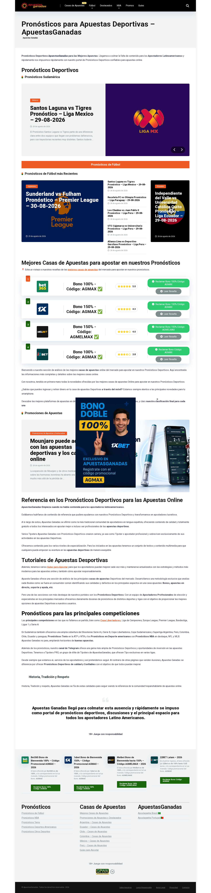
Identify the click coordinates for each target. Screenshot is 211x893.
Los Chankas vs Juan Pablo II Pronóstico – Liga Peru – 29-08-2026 (125, 213)
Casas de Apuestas (74, 5)
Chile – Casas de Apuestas (93, 831)
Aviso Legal (160, 888)
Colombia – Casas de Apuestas (96, 836)
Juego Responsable (144, 888)
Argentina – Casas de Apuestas (96, 822)
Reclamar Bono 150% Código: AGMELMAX (170, 328)
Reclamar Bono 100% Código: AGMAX (170, 283)
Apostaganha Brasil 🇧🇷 (149, 813)
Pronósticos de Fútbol (105, 164)
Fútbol (92, 5)
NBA (119, 5)
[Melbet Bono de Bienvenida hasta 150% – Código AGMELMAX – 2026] (42, 336)
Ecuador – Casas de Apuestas (95, 827)
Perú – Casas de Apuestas (93, 845)
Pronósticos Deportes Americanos (39, 827)
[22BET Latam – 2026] (42, 359)
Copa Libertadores (110, 620)
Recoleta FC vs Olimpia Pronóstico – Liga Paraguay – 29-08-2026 (127, 199)
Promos (130, 5)
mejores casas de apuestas (83, 269)
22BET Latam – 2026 (171, 757)
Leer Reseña (170, 291)
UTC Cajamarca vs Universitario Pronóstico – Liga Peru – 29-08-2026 (125, 229)
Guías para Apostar (57, 567)
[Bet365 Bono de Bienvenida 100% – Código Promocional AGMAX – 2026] (42, 291)
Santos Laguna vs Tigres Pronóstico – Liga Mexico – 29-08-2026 (61, 114)
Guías (141, 5)
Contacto (185, 888)
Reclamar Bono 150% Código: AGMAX (170, 305)
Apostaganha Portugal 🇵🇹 (150, 817)
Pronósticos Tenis (31, 822)
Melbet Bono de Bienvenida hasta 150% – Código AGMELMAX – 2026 (131, 760)
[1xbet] (105, 447)
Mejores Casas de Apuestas (94, 813)
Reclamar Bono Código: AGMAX (170, 351)
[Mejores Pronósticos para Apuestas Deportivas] (34, 5)
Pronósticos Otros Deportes (36, 831)
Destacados (106, 5)
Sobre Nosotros (125, 888)
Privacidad (174, 888)
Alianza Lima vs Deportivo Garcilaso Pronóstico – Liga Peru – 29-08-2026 (127, 244)
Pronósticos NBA (30, 817)
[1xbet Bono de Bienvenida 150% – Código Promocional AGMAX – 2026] (42, 314)
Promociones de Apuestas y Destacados (100, 817)
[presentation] (174, 149)
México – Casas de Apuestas (95, 840)
